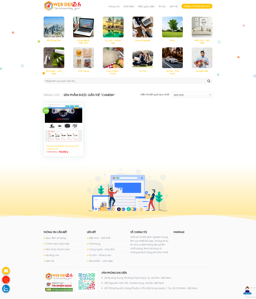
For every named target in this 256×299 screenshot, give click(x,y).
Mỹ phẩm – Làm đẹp (101, 260)
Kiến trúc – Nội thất (99, 237)
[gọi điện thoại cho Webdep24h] (6, 279)
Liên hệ (174, 6)
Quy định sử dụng (56, 237)
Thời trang (94, 243)
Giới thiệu (129, 6)
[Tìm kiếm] (209, 81)
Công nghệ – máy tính (102, 249)
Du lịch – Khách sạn (100, 255)
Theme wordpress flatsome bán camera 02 (62, 147)
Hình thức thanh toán (58, 249)
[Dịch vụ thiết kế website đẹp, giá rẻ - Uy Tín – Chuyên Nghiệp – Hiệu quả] (68, 6)
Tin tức (162, 6)
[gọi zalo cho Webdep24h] (6, 288)
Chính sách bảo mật (57, 243)
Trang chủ (114, 6)
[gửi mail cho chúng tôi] (6, 270)
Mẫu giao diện (146, 6)
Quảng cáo (52, 255)
